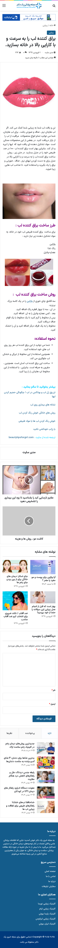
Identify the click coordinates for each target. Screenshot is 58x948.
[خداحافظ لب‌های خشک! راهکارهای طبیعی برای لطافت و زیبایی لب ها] (46, 807)
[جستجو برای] (54, 7)
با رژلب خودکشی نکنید (44, 429)
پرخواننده (30, 733)
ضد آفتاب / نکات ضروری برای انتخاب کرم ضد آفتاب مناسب (16, 616)
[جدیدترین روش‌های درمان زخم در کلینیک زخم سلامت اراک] (46, 748)
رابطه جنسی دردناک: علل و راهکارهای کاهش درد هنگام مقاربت (21, 776)
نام (53, 690)
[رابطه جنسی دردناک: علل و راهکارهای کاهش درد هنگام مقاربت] (46, 777)
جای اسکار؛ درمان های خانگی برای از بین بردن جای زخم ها (17, 579)
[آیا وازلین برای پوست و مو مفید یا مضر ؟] (42, 567)
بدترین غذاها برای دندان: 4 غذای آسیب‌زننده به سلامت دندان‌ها (19, 759)
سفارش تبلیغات (49, 886)
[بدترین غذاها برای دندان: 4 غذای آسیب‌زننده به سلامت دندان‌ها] (46, 763)
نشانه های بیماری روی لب (42, 405)
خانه (51, 25)
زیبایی (45, 25)
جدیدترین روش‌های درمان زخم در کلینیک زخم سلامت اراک (19, 745)
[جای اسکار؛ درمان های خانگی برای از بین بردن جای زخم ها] (15, 566)
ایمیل (52, 704)
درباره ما (52, 881)
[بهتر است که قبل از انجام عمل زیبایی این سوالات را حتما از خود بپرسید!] (42, 597)
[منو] (4, 7)
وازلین (30, 301)
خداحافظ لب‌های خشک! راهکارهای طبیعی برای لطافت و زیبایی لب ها (20, 806)
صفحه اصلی (50, 871)
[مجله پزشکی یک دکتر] (29, 6)
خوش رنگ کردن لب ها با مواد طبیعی (37, 421)
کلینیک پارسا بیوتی (47, 913)
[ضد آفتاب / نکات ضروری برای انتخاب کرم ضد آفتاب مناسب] (15, 600)
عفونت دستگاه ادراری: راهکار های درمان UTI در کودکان (19, 789)
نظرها (9, 733)
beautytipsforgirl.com (21, 437)
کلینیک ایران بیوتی (47, 924)
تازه (49, 733)
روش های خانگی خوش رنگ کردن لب (37, 413)
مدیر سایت (49, 52)
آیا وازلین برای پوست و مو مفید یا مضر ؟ (43, 579)
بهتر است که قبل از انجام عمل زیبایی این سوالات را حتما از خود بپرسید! (43, 609)
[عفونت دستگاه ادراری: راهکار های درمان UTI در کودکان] (46, 792)
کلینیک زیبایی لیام (47, 908)
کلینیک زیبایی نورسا (47, 903)
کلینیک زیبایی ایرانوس (46, 918)
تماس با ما (51, 876)
